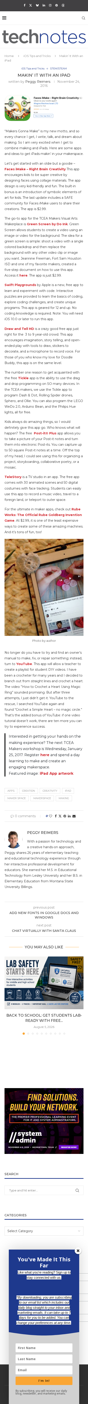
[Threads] (63, 5)
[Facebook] (24, 5)
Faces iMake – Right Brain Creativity (35, 169)
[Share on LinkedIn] (69, 816)
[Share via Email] (74, 816)
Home (9, 56)
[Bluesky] (37, 5)
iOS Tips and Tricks (37, 56)
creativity (50, 790)
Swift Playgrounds (20, 285)
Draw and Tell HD (19, 329)
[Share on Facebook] (56, 816)
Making (64, 798)
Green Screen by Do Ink (47, 224)
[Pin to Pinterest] (64, 816)
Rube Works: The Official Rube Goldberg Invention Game (43, 515)
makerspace (42, 798)
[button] (8, 995)
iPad (68, 790)
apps (10, 790)
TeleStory (13, 477)
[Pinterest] (56, 5)
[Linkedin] (44, 5)
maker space (16, 798)
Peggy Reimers (37, 82)
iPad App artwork (56, 773)
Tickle (23, 378)
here (23, 275)
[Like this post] (50, 816)
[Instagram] (50, 5)
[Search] (83, 18)
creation (28, 790)
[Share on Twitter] (60, 816)
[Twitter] (30, 5)
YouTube (24, 664)
